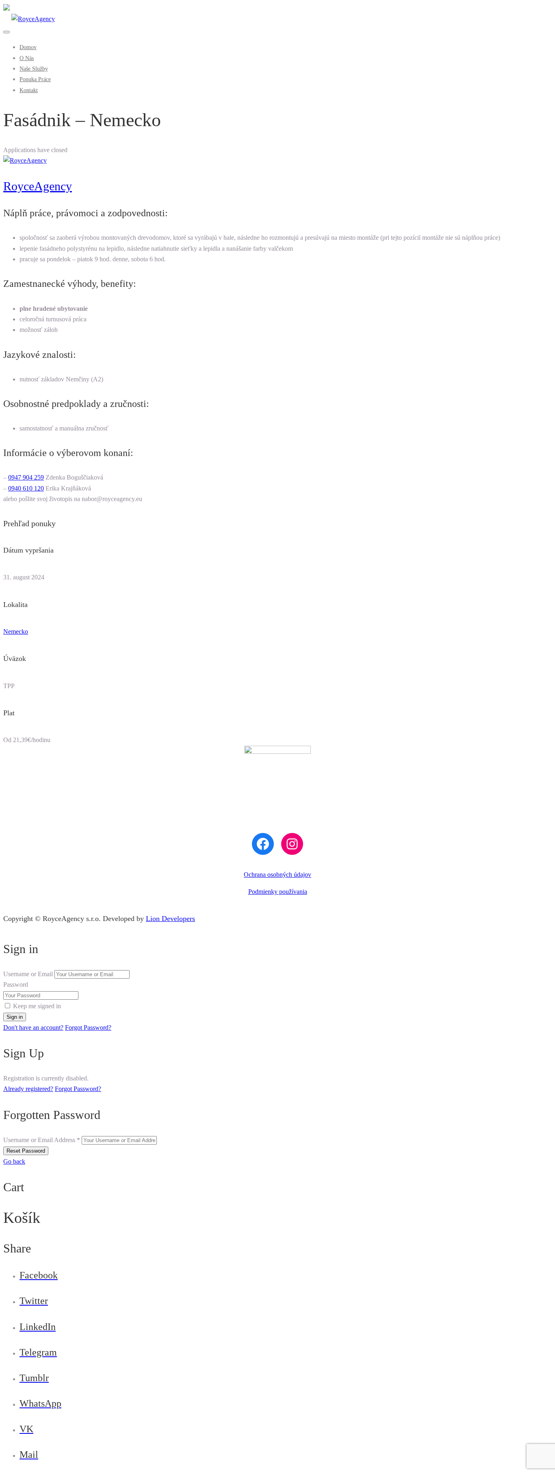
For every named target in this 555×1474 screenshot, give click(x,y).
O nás (27, 58)
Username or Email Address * (41, 1139)
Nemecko (15, 631)
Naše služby (34, 69)
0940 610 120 (26, 488)
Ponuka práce (35, 79)
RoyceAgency (37, 186)
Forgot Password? (88, 1027)
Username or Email (28, 973)
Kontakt (29, 90)
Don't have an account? (33, 1027)
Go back (14, 1161)
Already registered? (28, 1088)
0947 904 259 (26, 477)
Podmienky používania (277, 891)
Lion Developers (170, 919)
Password (15, 984)
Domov (28, 47)
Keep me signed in (37, 1006)
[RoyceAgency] (29, 18)
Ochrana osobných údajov (277, 874)
